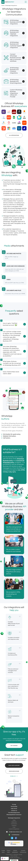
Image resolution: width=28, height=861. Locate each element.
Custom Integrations (14, 829)
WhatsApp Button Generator (14, 814)
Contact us (14, 810)
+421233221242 (15, 834)
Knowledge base (14, 771)
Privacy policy (8, 851)
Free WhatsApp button (14, 812)
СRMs (14, 820)
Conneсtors (14, 823)
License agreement (15, 851)
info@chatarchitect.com (15, 831)
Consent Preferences (23, 851)
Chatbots (14, 825)
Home (2, 5)
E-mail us (13, 776)
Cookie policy (3, 851)
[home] (7, 2)
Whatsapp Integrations (14, 818)
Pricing (14, 804)
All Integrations (14, 135)
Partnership (14, 806)
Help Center (14, 808)
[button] (25, 2)
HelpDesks (14, 822)
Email (14, 827)
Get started (14, 745)
